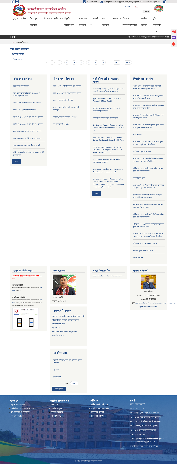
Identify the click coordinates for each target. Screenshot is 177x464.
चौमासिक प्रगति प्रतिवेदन (100, 408)
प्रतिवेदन (57, 18)
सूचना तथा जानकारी (83, 21)
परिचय (23, 18)
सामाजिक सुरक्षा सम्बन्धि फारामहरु (143, 250)
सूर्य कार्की (56, 370)
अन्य (16, 162)
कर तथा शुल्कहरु (17, 416)
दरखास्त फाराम (137, 135)
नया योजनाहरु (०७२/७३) (61, 124)
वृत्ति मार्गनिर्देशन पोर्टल (157, 25)
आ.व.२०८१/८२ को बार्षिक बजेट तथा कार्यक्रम (27, 103)
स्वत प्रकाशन (105, 21)
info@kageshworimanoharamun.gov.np (148, 439)
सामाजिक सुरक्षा (56, 408)
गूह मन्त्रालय (56, 328)
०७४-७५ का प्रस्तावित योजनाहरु (63, 100)
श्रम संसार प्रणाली (58, 335)
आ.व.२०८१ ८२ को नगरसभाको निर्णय (24, 110)
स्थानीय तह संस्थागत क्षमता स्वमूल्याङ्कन (64, 331)
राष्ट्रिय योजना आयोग (58, 324)
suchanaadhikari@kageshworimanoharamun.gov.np (155, 303)
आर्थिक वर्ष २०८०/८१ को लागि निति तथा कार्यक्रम (28, 117)
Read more (17, 59)
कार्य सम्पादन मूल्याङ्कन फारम (142, 151)
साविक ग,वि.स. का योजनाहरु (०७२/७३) (65, 117)
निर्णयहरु (46, 18)
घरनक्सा (115, 18)
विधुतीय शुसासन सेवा (69, 21)
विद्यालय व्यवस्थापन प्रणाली (130, 21)
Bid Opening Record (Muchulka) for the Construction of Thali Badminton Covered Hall (108, 127)
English (127, 6)
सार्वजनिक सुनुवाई (97, 412)
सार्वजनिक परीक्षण (97, 416)
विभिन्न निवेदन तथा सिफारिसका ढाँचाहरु (145, 243)
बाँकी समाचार (59, 389)
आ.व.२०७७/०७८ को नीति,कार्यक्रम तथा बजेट (27, 145)
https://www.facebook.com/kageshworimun (108, 276)
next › (117, 62)
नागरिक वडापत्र (144, 21)
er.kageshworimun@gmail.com (143, 442)
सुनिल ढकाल (57, 377)
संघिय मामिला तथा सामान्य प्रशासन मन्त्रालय (65, 320)
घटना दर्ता (54, 404)
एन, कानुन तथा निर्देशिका (20, 412)
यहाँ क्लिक (149, 446)
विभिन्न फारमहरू (57, 416)
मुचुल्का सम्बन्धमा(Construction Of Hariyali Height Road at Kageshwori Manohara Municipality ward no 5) (107, 149)
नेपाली (136, 6)
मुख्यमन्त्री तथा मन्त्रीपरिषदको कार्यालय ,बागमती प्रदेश (68, 316)
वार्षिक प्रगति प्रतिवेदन (99, 404)
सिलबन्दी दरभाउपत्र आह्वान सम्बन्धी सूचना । (106, 118)
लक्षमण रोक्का (18, 54)
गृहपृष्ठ (15, 18)
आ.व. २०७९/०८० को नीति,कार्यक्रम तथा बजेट (27, 131)
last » (127, 62)
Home (12, 42)
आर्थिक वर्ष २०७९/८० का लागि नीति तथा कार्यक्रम (28, 124)
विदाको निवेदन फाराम (139, 178)
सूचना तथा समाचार (18, 404)
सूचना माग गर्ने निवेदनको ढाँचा (148, 307)
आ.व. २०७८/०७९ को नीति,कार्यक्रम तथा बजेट (27, 138)
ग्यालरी (95, 18)
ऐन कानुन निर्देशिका (33, 21)
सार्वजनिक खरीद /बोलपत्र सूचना (23, 408)
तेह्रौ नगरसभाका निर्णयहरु (21, 86)
